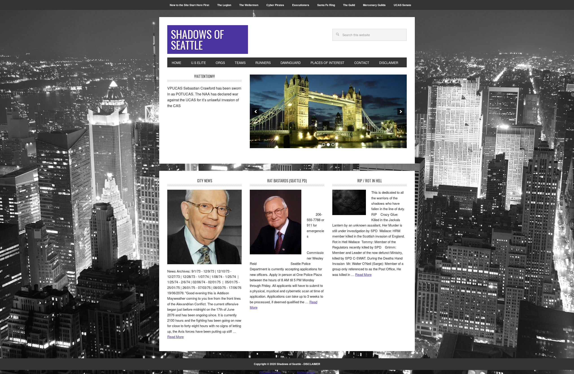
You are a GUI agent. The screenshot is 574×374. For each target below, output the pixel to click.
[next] (400, 111)
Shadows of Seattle (197, 39)
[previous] (255, 111)
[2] (328, 144)
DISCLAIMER (311, 364)
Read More (175, 336)
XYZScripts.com (306, 372)
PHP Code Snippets (270, 372)
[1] (323, 144)
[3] (333, 144)
